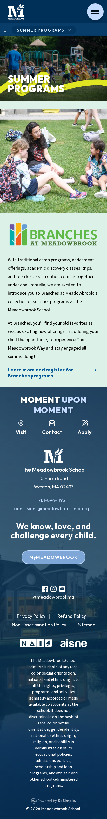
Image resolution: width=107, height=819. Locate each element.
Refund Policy (71, 616)
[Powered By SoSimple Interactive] (53, 800)
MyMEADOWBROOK (53, 557)
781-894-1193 (51, 500)
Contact (52, 432)
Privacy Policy (31, 616)
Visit (21, 432)
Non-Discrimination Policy (39, 625)
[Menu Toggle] (95, 11)
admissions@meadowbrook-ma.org (51, 509)
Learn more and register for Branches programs (40, 373)
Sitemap (86, 625)
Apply (85, 432)
